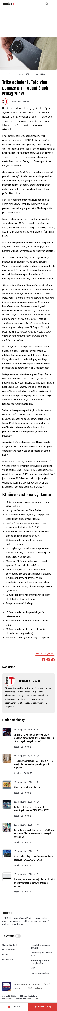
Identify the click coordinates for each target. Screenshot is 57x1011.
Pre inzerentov (9, 950)
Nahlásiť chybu (43, 653)
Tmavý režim (8, 936)
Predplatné (7, 959)
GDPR (33, 968)
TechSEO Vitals (33, 999)
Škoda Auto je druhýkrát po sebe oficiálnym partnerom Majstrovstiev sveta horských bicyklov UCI (34, 833)
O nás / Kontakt (9, 945)
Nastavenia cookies (40, 973)
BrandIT (6, 954)
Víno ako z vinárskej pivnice (27, 787)
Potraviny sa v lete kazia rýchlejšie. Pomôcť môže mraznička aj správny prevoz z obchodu (34, 882)
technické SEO (9, 999)
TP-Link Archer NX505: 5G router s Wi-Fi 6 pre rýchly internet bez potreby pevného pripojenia (33, 764)
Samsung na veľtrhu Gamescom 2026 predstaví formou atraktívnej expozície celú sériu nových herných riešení (34, 738)
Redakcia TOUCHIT (21, 101)
